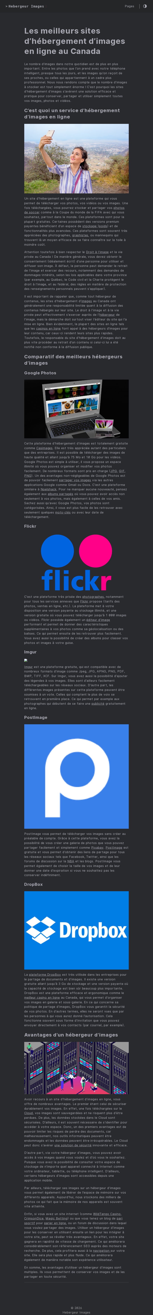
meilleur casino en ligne (42, 997)
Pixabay (97, 847)
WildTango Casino (107, 1214)
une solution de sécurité (73, 1145)
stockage (90, 226)
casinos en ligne (48, 328)
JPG (113, 471)
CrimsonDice (34, 1218)
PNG (27, 476)
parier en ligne (55, 1223)
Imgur (28, 667)
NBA (70, 861)
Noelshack (49, 489)
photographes (93, 597)
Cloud (28, 1113)
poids (103, 226)
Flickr (84, 601)
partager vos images (75, 480)
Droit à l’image (97, 252)
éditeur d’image (98, 620)
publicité (98, 703)
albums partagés (60, 494)
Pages (129, 6)
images (87, 301)
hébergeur (107, 315)
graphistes (80, 235)
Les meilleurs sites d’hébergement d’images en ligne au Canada (74, 41)
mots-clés (63, 512)
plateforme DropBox (45, 974)
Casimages (44, 448)
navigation (102, 1251)
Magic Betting (56, 1218)
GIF (122, 471)
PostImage (114, 847)
